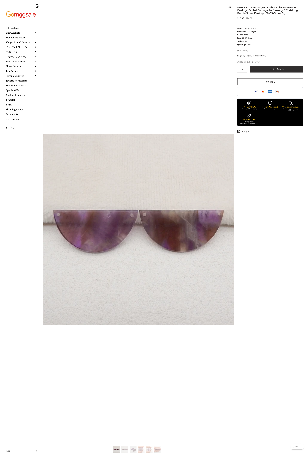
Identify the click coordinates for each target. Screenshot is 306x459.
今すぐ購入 (270, 81)
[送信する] (36, 451)
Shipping (241, 55)
